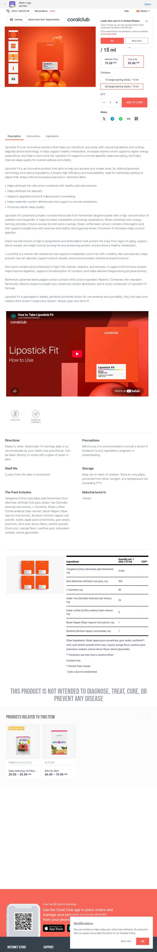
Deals (52, 11)
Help (126, 11)
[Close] (5, 4)
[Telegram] (112, 119)
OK (142, 941)
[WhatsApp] (121, 119)
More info (126, 941)
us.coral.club (110, 34)
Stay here (137, 41)
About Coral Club (36, 19)
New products (41, 11)
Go (112, 41)
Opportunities (52, 19)
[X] (104, 119)
